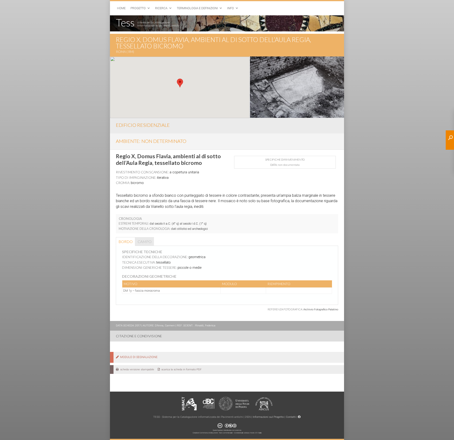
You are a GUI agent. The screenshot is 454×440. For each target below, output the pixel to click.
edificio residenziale (143, 125)
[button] (180, 83)
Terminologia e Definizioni (197, 8)
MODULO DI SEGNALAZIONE (138, 357)
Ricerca (161, 8)
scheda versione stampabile (136, 369)
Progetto (138, 8)
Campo (145, 241)
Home (121, 8)
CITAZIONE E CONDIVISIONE (139, 336)
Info (230, 8)
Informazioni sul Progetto (268, 417)
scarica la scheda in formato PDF (181, 369)
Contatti (291, 417)
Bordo (125, 241)
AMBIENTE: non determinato (151, 141)
